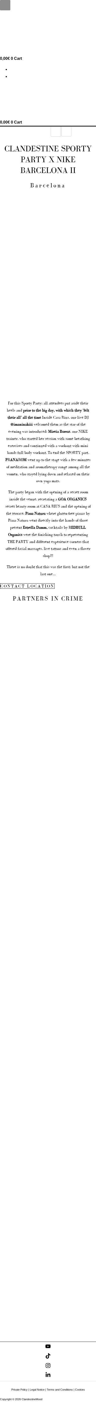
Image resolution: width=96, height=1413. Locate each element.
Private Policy (19, 1389)
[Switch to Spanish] (12, 76)
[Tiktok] (48, 1357)
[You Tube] (48, 1347)
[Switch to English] (12, 69)
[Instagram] (48, 1367)
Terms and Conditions (60, 1389)
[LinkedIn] (48, 1376)
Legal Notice (37, 1389)
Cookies (80, 1389)
